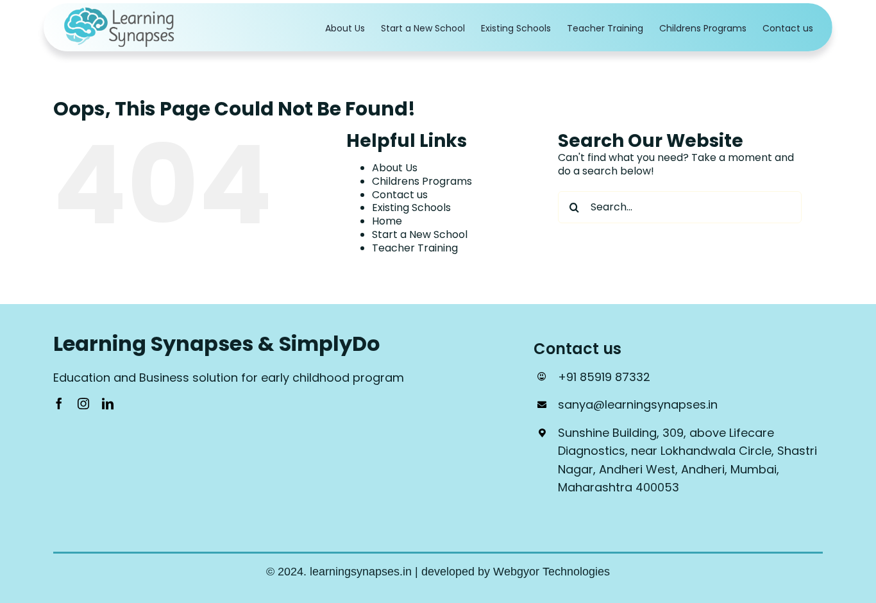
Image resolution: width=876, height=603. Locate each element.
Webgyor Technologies (551, 571)
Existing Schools (411, 207)
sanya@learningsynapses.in (638, 404)
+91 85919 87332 (604, 377)
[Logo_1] (120, 11)
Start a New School (419, 234)
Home (387, 221)
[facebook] (59, 403)
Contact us (400, 194)
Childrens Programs (422, 181)
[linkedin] (108, 403)
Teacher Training (415, 248)
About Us (394, 167)
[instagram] (83, 403)
